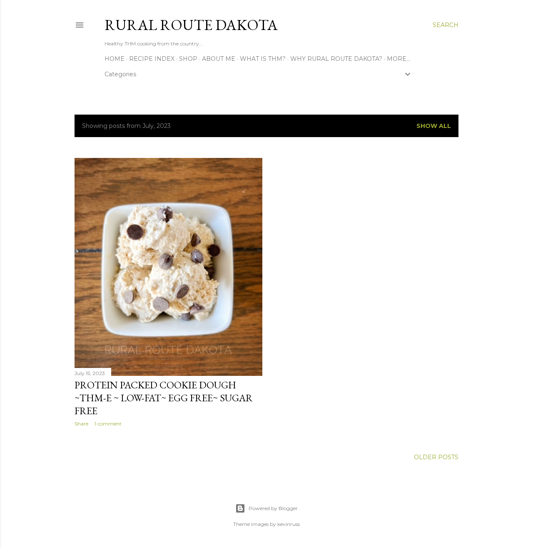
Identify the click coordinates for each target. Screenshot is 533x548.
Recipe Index (151, 59)
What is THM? (263, 59)
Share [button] (81, 423)
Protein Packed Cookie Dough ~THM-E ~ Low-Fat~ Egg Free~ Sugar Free (164, 397)
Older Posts (436, 457)
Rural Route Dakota (191, 25)
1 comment (108, 423)
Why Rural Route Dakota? (336, 59)
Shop (188, 59)
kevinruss (288, 524)
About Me (218, 59)
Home (115, 59)
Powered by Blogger (273, 508)
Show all (433, 126)
